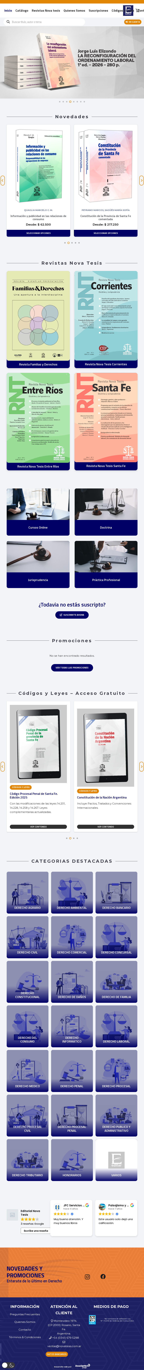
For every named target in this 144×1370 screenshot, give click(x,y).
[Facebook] (103, 1276)
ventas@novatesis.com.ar (64, 1346)
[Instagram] (87, 1277)
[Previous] (3, 180)
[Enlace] (38, 319)
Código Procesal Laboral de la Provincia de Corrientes (106, 217)
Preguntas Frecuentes (25, 1314)
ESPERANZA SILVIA (105, 210)
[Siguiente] (141, 180)
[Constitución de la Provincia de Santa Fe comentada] (38, 128)
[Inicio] (27, 873)
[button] (65, 243)
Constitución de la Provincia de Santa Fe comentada (38, 217)
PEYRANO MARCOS (25, 210)
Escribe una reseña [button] (36, 1231)
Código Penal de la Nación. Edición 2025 (104, 797)
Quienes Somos (24, 1322)
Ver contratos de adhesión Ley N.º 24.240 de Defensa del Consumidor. (117, 1320)
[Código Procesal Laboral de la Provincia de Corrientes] (106, 128)
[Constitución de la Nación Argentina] (38, 710)
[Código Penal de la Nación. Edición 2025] (105, 710)
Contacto (25, 1329)
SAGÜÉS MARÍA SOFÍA (49, 210)
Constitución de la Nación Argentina (34, 797)
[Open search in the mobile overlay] (44, 22)
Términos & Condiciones (25, 1337)
